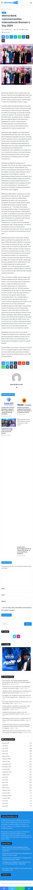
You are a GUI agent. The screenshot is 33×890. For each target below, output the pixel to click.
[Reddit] (23, 363)
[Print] (3, 40)
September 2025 (7, 772)
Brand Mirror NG (8, 29)
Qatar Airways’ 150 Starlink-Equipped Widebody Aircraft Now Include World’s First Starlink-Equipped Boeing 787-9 (16, 682)
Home (4, 9)
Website (3, 601)
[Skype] (15, 37)
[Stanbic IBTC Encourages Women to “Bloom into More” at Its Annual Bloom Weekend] (24, 482)
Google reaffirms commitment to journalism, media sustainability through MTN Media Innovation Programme (16, 707)
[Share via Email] (27, 37)
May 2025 (5, 782)
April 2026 (5, 753)
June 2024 (5, 803)
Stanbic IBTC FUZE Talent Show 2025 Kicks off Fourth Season (6, 430)
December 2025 (6, 764)
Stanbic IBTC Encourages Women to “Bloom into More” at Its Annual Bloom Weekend (24, 550)
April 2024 (5, 806)
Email (3, 595)
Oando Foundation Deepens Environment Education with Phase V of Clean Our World (24, 410)
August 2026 (5, 743)
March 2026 (5, 756)
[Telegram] (23, 37)
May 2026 (5, 751)
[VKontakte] (27, 363)
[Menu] (2, 3)
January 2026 (6, 761)
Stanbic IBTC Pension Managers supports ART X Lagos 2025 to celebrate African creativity (7, 411)
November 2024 (6, 795)
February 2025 (6, 790)
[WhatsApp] (19, 37)
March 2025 (5, 787)
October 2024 (6, 798)
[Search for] (31, 3)
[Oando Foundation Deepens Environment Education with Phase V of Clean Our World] (24, 402)
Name (3, 588)
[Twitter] (7, 37)
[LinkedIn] (11, 37)
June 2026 (5, 748)
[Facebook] (3, 37)
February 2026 (6, 759)
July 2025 (5, 777)
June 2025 (5, 780)
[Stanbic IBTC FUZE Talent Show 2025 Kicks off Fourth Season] (8, 423)
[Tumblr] (15, 363)
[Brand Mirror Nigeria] (11, 2)
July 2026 (5, 745)
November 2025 (6, 766)
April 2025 (5, 785)
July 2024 (5, 800)
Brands (9, 9)
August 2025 (5, 774)
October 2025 (6, 769)
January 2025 (6, 793)
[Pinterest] (19, 363)
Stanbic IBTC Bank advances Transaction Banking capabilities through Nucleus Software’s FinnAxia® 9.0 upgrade (16, 726)
